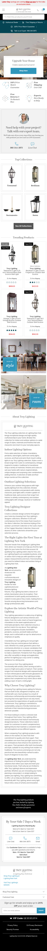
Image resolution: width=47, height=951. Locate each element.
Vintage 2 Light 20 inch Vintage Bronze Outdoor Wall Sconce (12, 320)
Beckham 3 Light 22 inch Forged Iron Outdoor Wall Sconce (35, 272)
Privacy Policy (13, 925)
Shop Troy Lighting (10, 891)
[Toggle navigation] (3, 10)
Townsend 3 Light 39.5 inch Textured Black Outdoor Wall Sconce (35, 320)
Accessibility (34, 929)
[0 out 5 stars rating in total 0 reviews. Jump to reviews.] (12, 282)
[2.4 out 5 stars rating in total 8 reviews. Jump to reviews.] (35, 282)
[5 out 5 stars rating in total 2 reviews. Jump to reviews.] (11, 330)
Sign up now (31, 2)
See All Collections (23, 226)
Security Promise (13, 929)
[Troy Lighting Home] (23, 10)
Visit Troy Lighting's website (11, 884)
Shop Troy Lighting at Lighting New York (12, 877)
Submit (41, 910)
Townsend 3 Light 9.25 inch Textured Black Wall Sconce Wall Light (12, 272)
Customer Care (8, 897)
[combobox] (23, 17)
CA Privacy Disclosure (34, 925)
